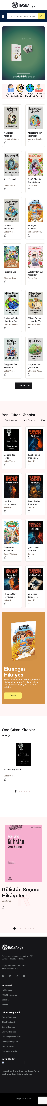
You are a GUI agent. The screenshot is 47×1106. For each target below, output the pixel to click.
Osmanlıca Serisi (9, 1051)
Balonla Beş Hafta (12, 769)
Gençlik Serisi (8, 1046)
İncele (13, 695)
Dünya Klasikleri (9, 1032)
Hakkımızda (7, 990)
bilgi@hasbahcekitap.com (14, 965)
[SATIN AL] (5, 143)
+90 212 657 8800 (10, 968)
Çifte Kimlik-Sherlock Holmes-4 (33, 550)
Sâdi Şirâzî (6, 901)
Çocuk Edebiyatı (9, 1017)
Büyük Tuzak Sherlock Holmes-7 (34, 458)
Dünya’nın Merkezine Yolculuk (9, 228)
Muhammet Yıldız (35, 232)
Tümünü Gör (23, 385)
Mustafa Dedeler (35, 139)
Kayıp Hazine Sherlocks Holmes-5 (34, 504)
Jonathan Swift (11, 324)
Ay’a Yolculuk (10, 179)
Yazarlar (5, 1000)
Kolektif (31, 461)
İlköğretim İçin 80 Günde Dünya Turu (10, 367)
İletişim (5, 1005)
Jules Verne (9, 185)
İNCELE (8, 74)
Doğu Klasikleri (8, 1027)
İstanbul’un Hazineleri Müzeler (9, 550)
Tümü (5, 735)
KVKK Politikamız (9, 995)
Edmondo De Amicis (37, 371)
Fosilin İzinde (10, 272)
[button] (3, 16)
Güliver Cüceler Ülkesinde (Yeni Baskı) (11, 321)
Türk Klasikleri (8, 1022)
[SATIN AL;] (5, 282)
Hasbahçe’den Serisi (11, 1037)
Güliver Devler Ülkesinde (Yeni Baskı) (35, 321)
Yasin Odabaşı (10, 554)
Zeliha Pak (32, 185)
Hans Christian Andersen (15, 139)
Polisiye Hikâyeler (10, 1041)
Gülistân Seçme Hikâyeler (20, 892)
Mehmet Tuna (10, 278)
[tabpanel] (23, 762)
